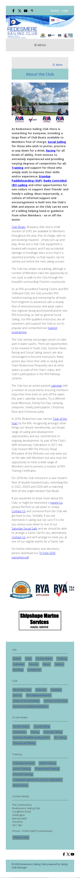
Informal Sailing (53, 732)
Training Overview (23, 763)
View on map (20, 837)
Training (62, 658)
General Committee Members (30, 706)
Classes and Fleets (24, 743)
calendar (56, 385)
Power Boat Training (47, 768)
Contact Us (19, 511)
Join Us (17, 695)
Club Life (41, 690)
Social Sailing (41, 726)
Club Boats (18, 227)
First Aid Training (22, 774)
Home (16, 658)
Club (28, 658)
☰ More (57, 65)
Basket (54, 10)
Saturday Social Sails (24, 528)
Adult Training (48, 763)
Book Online (20, 785)
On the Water (44, 658)
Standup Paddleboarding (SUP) (31, 737)
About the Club (22, 690)
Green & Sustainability (26, 701)
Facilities (56, 690)
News (46, 664)
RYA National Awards (39, 695)
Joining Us (56, 502)
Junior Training (21, 768)
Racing (35, 732)
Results (33, 664)
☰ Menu (40, 45)
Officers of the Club (55, 701)
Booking (18, 669)
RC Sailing (60, 737)
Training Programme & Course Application (37, 779)
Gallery (59, 664)
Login (64, 10)
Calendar (18, 664)
